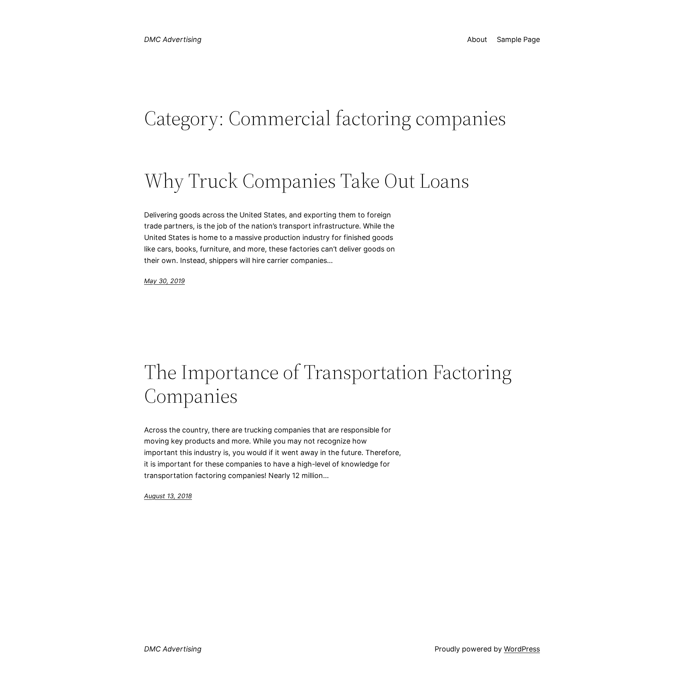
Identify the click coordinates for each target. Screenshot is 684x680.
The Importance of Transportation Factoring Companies (328, 384)
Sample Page (518, 39)
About (477, 39)
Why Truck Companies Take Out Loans (306, 180)
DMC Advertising (172, 39)
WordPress (522, 649)
